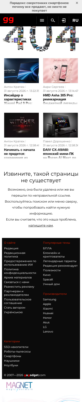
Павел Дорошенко (56, 141)
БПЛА (47, 248)
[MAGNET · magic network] (19, 391)
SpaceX (48, 279)
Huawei (48, 313)
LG (45, 327)
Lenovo (48, 331)
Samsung (49, 299)
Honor (47, 318)
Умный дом (51, 284)
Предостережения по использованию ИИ (20, 262)
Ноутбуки (11, 365)
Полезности (52, 270)
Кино (47, 275)
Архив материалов (18, 277)
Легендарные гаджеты (59, 261)
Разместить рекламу (19, 286)
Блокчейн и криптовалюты (54, 254)
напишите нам (40, 225)
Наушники (12, 360)
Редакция (11, 248)
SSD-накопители (16, 347)
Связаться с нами (16, 282)
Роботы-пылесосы (17, 351)
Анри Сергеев (53, 87)
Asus (46, 322)
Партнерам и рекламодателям (16, 293)
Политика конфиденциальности (20, 271)
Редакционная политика (14, 254)
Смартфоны (12, 356)
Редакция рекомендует (60, 265)
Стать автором (14, 307)
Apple (47, 304)
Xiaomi (48, 308)
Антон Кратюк (14, 87)
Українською (13, 312)
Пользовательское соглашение (17, 301)
